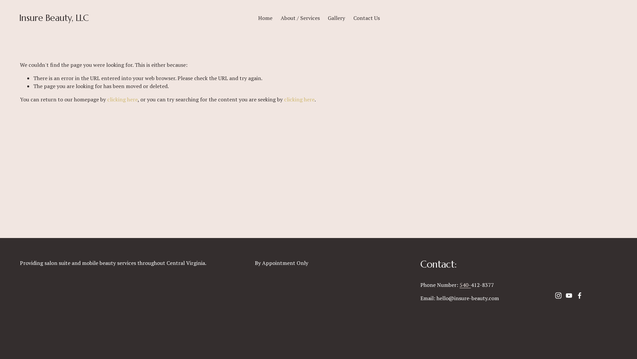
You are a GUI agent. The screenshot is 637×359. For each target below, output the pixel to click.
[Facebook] (579, 295)
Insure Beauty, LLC (54, 17)
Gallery (336, 18)
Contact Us (366, 18)
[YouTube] (569, 295)
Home (265, 18)
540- (465, 285)
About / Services (300, 18)
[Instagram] (558, 295)
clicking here (122, 99)
